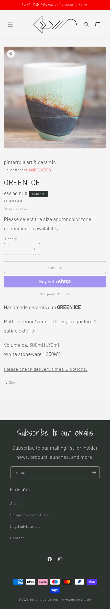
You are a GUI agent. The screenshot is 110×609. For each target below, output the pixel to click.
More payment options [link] (55, 294)
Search (16, 503)
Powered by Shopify (78, 599)
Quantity (10, 239)
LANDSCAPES (38, 170)
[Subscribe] (94, 472)
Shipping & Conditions (29, 515)
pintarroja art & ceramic (47, 599)
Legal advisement (25, 526)
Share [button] (14, 382)
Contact (17, 538)
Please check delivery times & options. (45, 369)
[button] (10, 24)
